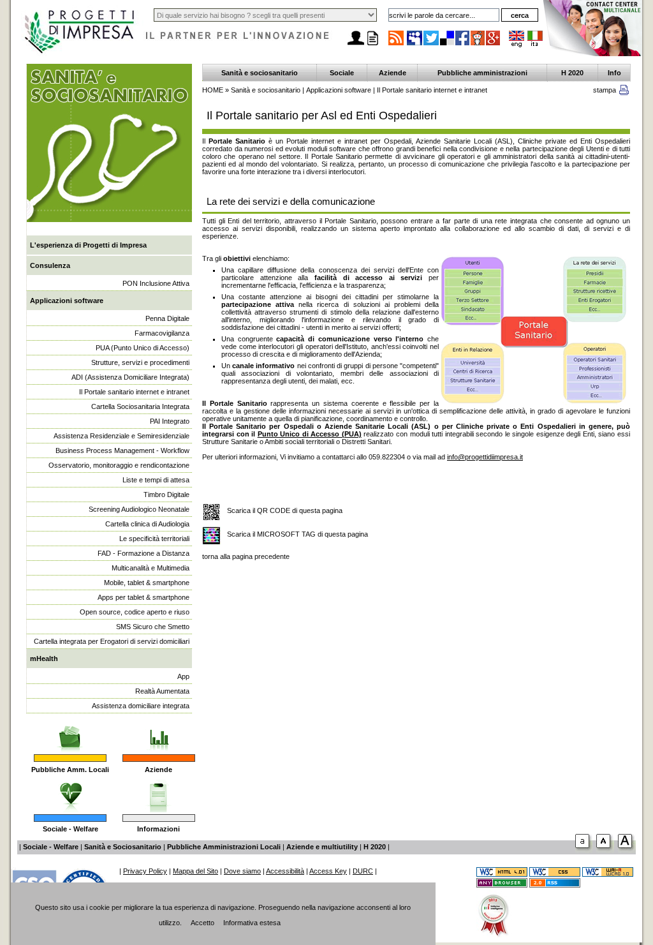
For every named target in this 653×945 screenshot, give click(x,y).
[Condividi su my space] (415, 44)
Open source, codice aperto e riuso (134, 612)
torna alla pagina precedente (246, 556)
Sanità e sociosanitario (259, 73)
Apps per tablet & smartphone (143, 597)
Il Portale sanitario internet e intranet (134, 392)
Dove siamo (242, 871)
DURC (363, 871)
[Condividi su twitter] (431, 44)
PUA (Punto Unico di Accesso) (142, 348)
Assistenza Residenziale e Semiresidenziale (121, 436)
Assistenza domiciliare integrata (140, 706)
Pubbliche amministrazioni (482, 73)
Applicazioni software (66, 300)
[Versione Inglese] (516, 44)
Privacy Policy (145, 871)
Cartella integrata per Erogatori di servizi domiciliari (111, 641)
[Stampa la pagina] (372, 45)
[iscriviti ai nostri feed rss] (396, 44)
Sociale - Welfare (70, 829)
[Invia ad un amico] (356, 45)
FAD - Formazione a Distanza (143, 553)
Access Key (328, 871)
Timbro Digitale (166, 494)
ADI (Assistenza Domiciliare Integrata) (130, 377)
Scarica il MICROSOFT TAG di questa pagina (297, 534)
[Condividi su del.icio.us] (447, 44)
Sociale (342, 73)
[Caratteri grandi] (605, 850)
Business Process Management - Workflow (122, 450)
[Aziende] (158, 732)
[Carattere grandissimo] (627, 850)
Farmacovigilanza (162, 333)
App (183, 676)
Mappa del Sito (195, 871)
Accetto (202, 922)
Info (614, 73)
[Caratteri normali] (583, 850)
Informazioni (158, 829)
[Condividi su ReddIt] (478, 44)
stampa (604, 90)
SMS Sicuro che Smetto (152, 626)
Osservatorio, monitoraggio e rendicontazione (118, 465)
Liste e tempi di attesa (155, 480)
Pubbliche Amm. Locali (70, 769)
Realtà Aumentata (162, 691)
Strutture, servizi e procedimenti (140, 362)
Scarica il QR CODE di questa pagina (284, 510)
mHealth (44, 658)
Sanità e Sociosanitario (122, 847)
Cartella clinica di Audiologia (147, 524)
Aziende (158, 769)
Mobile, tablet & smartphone (146, 582)
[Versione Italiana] (535, 44)
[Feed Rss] (554, 885)
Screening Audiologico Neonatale (139, 509)
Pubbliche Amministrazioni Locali (224, 847)
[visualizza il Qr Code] (211, 513)
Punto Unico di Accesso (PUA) (310, 434)
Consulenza (50, 265)
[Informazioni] (158, 792)
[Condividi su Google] (493, 44)
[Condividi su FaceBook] (463, 44)
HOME (212, 90)
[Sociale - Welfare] (70, 792)
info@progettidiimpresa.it (485, 457)
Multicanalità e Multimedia (150, 568)
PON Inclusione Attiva (155, 283)
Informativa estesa (252, 922)
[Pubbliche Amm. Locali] (70, 732)
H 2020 (572, 73)
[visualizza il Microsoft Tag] (211, 536)
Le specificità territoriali (154, 538)
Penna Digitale (167, 318)
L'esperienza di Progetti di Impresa (88, 245)
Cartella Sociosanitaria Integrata (140, 406)
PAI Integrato (169, 421)
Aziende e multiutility (322, 847)
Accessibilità (285, 871)
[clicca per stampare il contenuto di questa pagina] (624, 92)
